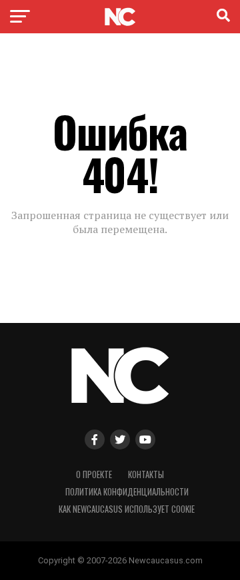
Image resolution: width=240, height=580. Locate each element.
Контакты (146, 474)
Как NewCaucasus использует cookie (127, 509)
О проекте (94, 474)
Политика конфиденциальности (127, 491)
